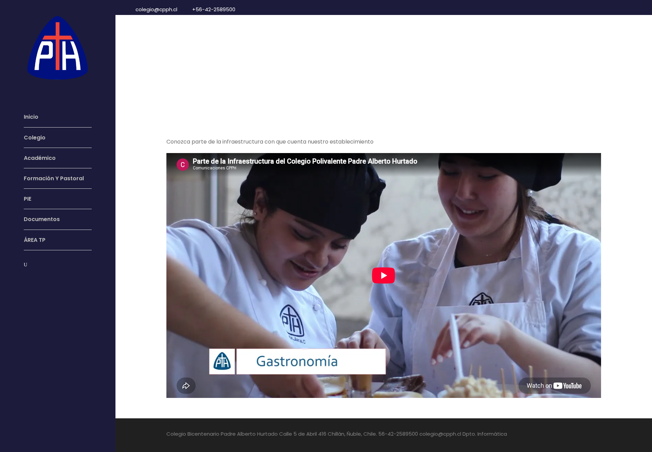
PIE (27, 199)
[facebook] (26, 280)
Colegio (35, 137)
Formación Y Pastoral (54, 178)
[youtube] (38, 280)
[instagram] (51, 280)
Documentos (42, 219)
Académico (40, 158)
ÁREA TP (35, 240)
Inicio (31, 117)
